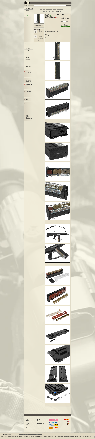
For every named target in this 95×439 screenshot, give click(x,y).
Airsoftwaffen (27, 10)
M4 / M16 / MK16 (28, 18)
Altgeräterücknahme (28, 427)
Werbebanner (27, 113)
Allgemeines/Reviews (29, 74)
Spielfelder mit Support (28, 81)
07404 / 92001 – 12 (40, 422)
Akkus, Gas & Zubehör (28, 43)
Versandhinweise (28, 423)
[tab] (58, 14)
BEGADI (48, 14)
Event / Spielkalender (29, 73)
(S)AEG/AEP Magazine (28, 17)
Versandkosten (65, 15)
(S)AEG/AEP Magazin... (49, 9)
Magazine (44, 9)
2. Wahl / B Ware (28, 68)
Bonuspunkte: (62, 22)
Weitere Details (56, 17)
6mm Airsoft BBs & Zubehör (29, 8)
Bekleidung (27, 55)
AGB (27, 424)
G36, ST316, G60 (28, 19)
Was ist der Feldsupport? (29, 80)
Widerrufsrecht (28, 425)
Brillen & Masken (28, 59)
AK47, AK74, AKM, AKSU (28, 20)
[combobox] (50, 5)
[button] (60, 3)
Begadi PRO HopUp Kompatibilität (28, 117)
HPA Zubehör (27, 50)
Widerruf (27, 99)
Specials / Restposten (28, 66)
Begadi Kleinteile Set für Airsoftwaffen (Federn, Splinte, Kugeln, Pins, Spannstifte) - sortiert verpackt (40, 37)
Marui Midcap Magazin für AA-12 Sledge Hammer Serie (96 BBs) (40, 31)
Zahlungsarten (28, 420)
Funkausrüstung (28, 64)
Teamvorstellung (28, 72)
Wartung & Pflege (28, 48)
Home (41, 9)
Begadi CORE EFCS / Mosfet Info (28, 115)
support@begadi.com (41, 423)
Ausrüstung (27, 57)
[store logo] (27, 3)
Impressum (27, 419)
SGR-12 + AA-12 (54, 9)
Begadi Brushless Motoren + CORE (29, 118)
